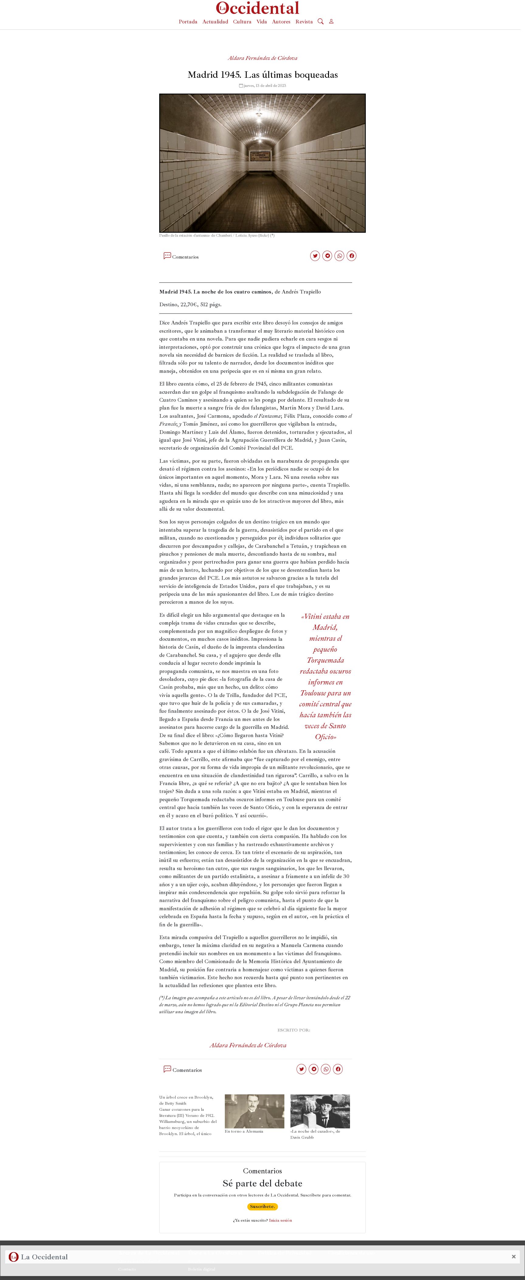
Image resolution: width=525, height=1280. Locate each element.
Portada (188, 21)
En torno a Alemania (244, 1131)
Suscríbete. (262, 1206)
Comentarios (185, 257)
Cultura (242, 21)
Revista (304, 21)
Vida (261, 21)
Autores (281, 21)
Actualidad (215, 21)
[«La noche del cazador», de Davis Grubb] (320, 1111)
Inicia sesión (280, 1220)
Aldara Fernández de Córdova (262, 58)
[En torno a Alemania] (254, 1111)
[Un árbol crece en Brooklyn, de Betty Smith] (192, 1115)
